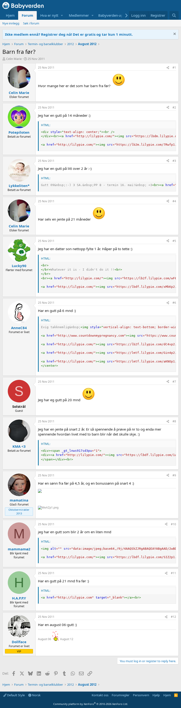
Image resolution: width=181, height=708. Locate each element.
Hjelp (156, 695)
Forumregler (120, 695)
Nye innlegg (10, 23)
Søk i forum (31, 23)
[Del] (168, 67)
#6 (174, 303)
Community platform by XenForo (90, 704)
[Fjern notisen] (174, 34)
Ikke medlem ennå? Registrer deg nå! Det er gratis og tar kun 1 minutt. (69, 34)
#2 (174, 107)
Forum (27, 15)
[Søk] (174, 15)
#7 (174, 382)
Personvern (141, 695)
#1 (174, 68)
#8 (174, 421)
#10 (173, 524)
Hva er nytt (49, 15)
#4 (174, 201)
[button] (62, 15)
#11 (173, 573)
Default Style (15, 695)
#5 (174, 241)
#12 (173, 617)
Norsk (36, 695)
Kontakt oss (100, 695)
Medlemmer (79, 15)
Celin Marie (14, 59)
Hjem (10, 15)
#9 (174, 475)
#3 (174, 161)
